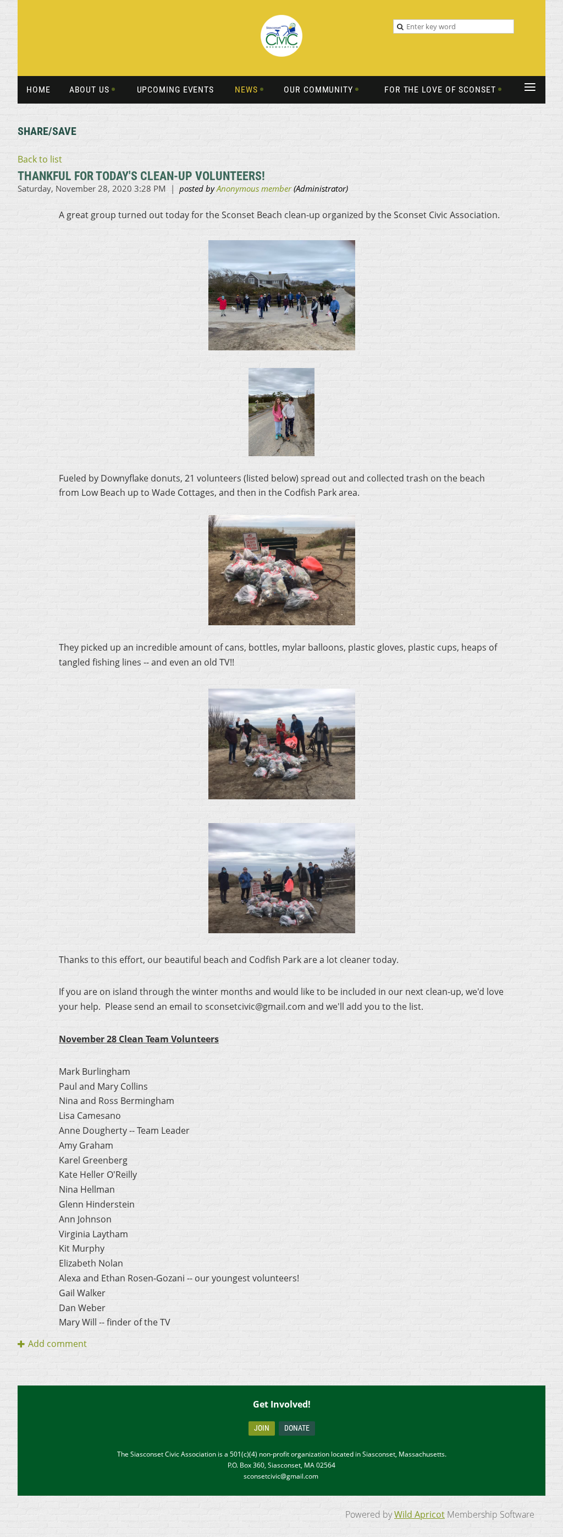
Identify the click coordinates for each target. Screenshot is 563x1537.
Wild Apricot (419, 1514)
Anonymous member (254, 188)
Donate (297, 1428)
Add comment (57, 1344)
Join (261, 1428)
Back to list (40, 159)
